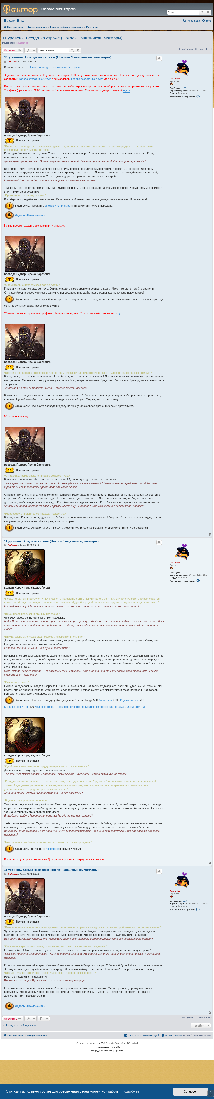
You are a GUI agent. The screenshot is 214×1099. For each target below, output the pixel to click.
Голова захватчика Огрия (35, 78)
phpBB (100, 1043)
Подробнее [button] (130, 1091)
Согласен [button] (190, 1091)
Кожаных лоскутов (16, 706)
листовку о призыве (57, 205)
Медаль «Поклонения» (30, 215)
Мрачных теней (44, 706)
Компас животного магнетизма (104, 706)
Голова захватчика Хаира (87, 78)
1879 (185, 88)
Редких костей (129, 700)
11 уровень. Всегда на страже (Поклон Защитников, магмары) (62, 38)
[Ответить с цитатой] (159, 58)
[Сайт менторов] (21, 9)
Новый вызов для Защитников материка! (54, 67)
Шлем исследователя (70, 706)
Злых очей (105, 700)
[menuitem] (20, 20)
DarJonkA (175, 78)
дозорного (52, 848)
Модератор (22, 43)
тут (120, 313)
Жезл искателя (136, 706)
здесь (126, 90)
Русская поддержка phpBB (107, 1047)
